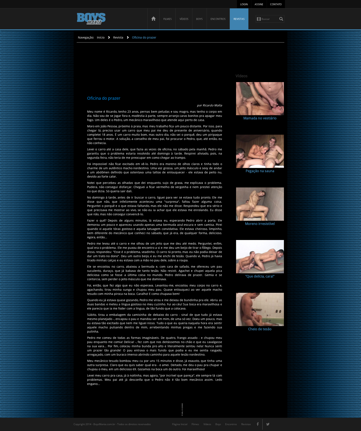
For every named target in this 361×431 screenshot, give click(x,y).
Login (244, 4)
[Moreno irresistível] (260, 204)
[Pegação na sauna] (260, 151)
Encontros (218, 19)
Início (100, 37)
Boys (199, 19)
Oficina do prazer (144, 37)
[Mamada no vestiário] (260, 98)
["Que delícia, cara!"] (260, 256)
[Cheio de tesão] (260, 309)
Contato (276, 4)
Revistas (239, 19)
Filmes (167, 19)
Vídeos (184, 19)
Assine (259, 4)
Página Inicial (179, 424)
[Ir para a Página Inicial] (153, 18)
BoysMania (110, 19)
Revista (118, 37)
